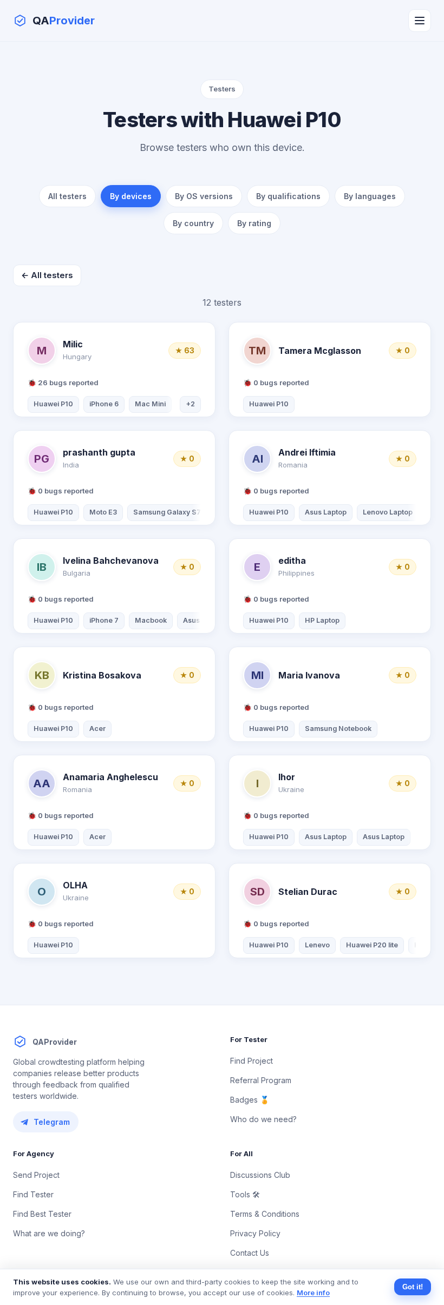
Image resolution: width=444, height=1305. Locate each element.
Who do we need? (263, 1119)
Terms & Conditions (264, 1213)
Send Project (36, 1174)
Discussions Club (260, 1174)
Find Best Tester (42, 1213)
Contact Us (249, 1252)
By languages (370, 196)
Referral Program (260, 1080)
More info (313, 1292)
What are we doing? (49, 1233)
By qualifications (288, 196)
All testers (67, 196)
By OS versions (204, 196)
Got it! (412, 1287)
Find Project (251, 1060)
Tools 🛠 (245, 1194)
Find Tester (33, 1194)
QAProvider (54, 1041)
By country (193, 223)
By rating (254, 223)
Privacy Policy (255, 1233)
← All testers (47, 275)
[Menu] (419, 20)
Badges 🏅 (249, 1099)
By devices (131, 196)
